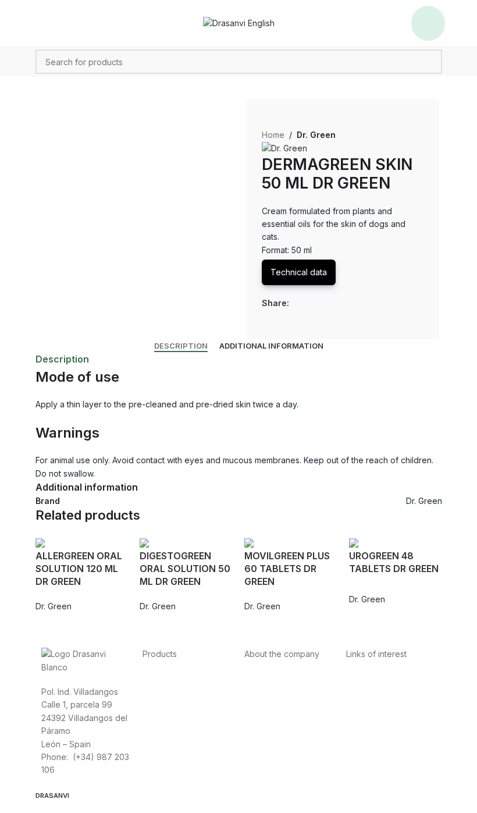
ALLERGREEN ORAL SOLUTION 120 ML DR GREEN (78, 569)
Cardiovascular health (184, 704)
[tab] (181, 346)
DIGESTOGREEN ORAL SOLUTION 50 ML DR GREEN (185, 569)
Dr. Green (316, 135)
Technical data (298, 272)
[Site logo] (239, 22)
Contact (259, 704)
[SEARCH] (430, 61)
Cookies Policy (375, 718)
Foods (154, 679)
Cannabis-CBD (170, 731)
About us (261, 679)
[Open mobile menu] (428, 23)
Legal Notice (370, 704)
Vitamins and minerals (184, 718)
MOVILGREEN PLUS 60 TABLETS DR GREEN (287, 569)
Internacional (268, 692)
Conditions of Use (380, 692)
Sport (153, 692)
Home (273, 135)
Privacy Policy (373, 679)
